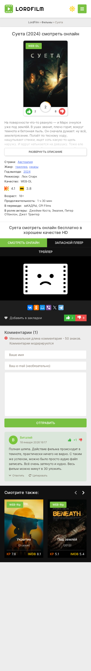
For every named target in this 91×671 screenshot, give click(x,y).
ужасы (33, 166)
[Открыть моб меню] (82, 8)
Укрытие (24, 539)
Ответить (18, 475)
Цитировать (39, 475)
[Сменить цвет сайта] (72, 9)
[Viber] (48, 307)
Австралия (25, 162)
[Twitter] (54, 307)
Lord (29, 9)
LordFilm (33, 22)
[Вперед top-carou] (83, 492)
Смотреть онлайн (23, 243)
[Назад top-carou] (75, 492)
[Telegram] (61, 307)
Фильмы (47, 22)
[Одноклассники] (36, 307)
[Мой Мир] (42, 307)
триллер (21, 166)
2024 (26, 171)
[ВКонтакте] (30, 307)
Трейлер (46, 252)
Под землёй (67, 539)
